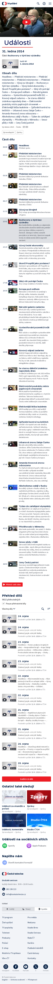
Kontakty (32, 958)
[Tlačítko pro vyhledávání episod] (43, 608)
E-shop (5, 948)
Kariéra (31, 943)
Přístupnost (32, 980)
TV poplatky (7, 927)
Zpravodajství (8, 132)
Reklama (31, 922)
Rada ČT (31, 937)
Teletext (6, 932)
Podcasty (6, 937)
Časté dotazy (33, 953)
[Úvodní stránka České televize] (13, 873)
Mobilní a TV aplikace (11, 953)
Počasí (5, 943)
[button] (26, 22)
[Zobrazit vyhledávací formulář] (38, 3)
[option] (10, 909)
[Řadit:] (49, 608)
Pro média (32, 917)
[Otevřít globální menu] (50, 3)
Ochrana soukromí (18, 980)
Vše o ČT (5, 958)
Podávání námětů (35, 948)
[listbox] (26, 909)
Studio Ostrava (34, 932)
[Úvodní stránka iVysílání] (9, 3)
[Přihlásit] (44, 3)
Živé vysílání (7, 922)
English (5, 980)
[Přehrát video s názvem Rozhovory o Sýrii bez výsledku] (26, 22)
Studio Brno (33, 927)
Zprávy (19, 132)
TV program (7, 917)
